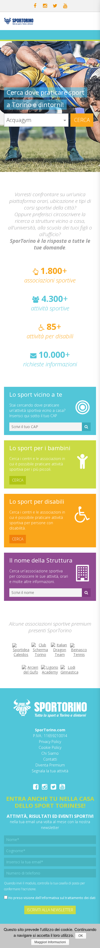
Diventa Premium (50, 765)
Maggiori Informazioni (50, 942)
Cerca (82, 120)
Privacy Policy (50, 741)
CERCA (17, 480)
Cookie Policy (50, 747)
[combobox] (36, 120)
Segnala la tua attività (50, 770)
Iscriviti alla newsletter (50, 909)
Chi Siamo (50, 753)
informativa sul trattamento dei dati (68, 898)
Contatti (50, 759)
